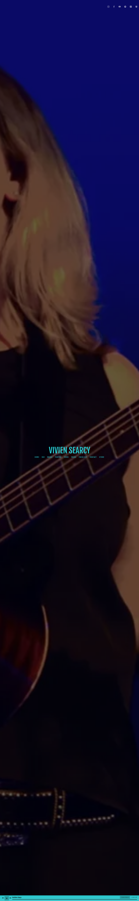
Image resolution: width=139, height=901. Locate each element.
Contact (93, 457)
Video (66, 457)
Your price (125, 897)
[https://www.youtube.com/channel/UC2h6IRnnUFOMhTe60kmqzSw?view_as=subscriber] (120, 7)
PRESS (73, 457)
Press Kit (83, 457)
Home (37, 457)
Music (50, 457)
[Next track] (10, 898)
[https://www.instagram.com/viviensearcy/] (108, 7)
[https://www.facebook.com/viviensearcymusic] (114, 7)
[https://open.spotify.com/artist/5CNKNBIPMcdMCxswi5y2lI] (125, 7)
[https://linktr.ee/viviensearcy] (136, 7)
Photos (58, 457)
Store (101, 457)
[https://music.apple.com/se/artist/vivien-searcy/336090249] (131, 7)
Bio (43, 457)
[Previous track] (3, 898)
